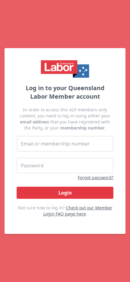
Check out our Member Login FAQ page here (77, 211)
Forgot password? (95, 177)
